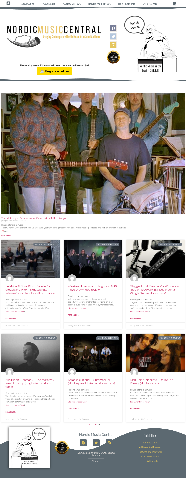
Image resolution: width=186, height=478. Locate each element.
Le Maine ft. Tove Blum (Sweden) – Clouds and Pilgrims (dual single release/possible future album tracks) (30, 290)
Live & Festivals (150, 3)
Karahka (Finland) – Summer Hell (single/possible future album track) (91, 381)
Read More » (6, 236)
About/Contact (28, 3)
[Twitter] (113, 36)
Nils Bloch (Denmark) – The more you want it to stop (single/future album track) (29, 383)
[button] (174, 3)
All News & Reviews (72, 3)
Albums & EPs (49, 3)
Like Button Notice (12, 312)
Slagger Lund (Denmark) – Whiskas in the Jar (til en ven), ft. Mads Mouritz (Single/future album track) (154, 290)
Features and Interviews (99, 3)
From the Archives (126, 3)
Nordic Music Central (96, 435)
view (22, 312)
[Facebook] (113, 28)
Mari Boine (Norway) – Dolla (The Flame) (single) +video (151, 381)
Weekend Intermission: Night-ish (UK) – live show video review (92, 288)
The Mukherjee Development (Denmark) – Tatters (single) (34, 218)
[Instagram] (113, 44)
